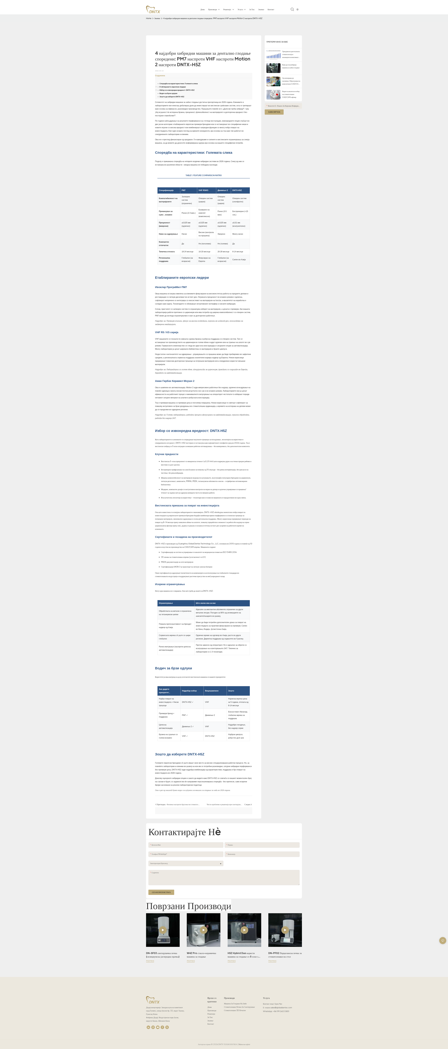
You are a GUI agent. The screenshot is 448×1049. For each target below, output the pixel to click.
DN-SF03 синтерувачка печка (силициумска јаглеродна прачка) (162, 955)
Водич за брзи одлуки (168, 93)
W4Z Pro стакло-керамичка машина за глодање (201, 955)
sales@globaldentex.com (281, 1007)
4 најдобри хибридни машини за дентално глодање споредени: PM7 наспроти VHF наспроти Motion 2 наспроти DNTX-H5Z (212, 18)
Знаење (157, 18)
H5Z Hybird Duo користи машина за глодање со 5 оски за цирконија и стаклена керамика (243, 955)
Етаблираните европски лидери (172, 87)
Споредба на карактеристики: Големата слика (178, 84)
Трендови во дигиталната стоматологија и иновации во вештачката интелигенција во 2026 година (291, 54)
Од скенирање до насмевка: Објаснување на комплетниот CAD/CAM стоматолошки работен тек (291, 81)
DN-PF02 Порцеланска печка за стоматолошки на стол (285, 955)
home (148, 18)
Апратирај (150, 961)
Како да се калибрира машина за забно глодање (290, 66)
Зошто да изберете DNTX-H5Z (171, 97)
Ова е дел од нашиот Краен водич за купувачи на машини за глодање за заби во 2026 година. (192, 790)
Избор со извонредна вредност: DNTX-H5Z (176, 90)
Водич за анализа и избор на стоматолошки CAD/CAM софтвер (290, 94)
